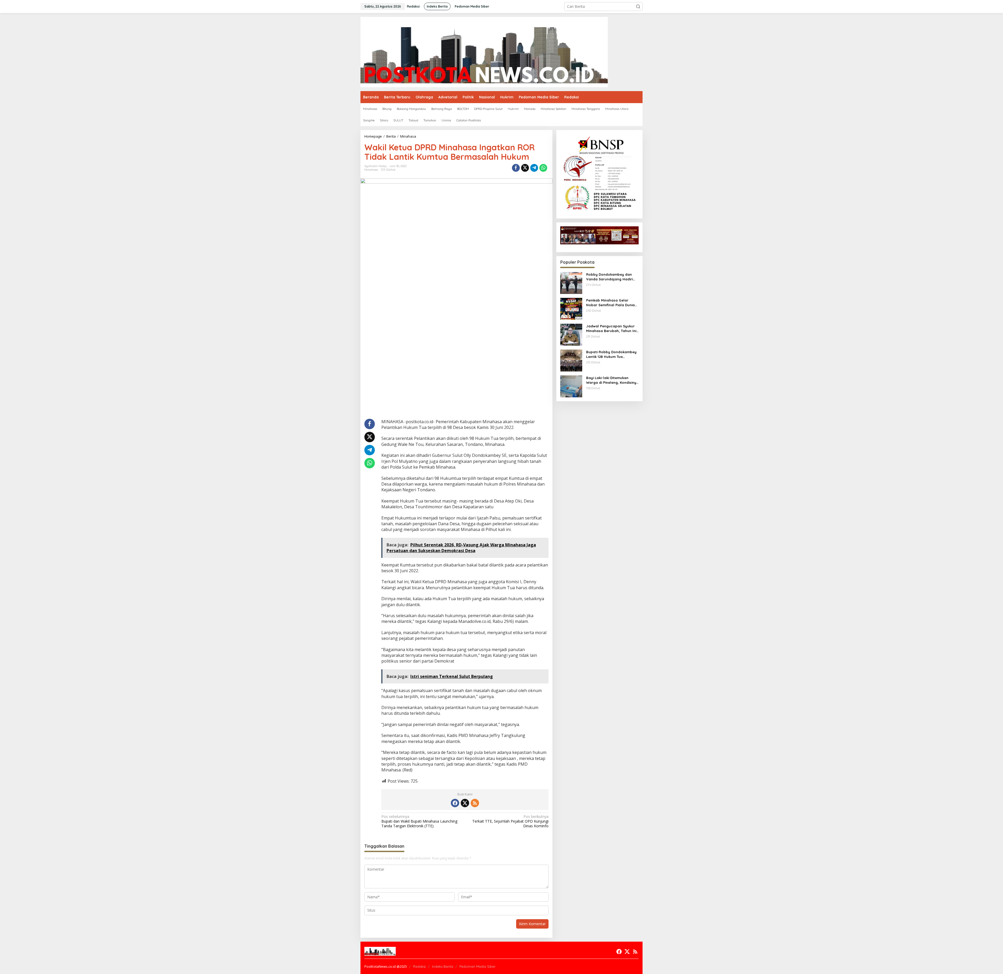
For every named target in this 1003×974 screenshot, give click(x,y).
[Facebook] (455, 803)
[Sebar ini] (516, 168)
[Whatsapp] (543, 168)
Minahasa (371, 170)
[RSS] (475, 803)
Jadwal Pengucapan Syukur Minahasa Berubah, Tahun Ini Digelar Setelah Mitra (611, 328)
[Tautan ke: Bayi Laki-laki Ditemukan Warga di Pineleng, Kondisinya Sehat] (571, 385)
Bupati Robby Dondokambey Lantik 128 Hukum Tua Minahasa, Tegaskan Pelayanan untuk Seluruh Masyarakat (611, 354)
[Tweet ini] (525, 168)
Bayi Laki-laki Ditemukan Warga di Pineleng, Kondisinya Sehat (612, 380)
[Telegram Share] (534, 168)
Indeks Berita (442, 966)
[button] (638, 6)
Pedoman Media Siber (477, 966)
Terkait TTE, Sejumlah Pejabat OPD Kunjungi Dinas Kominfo (510, 821)
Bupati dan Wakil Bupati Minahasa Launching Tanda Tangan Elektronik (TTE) (419, 821)
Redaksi (419, 966)
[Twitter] (465, 803)
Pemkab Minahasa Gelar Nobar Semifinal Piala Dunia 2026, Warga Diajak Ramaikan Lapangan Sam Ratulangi (612, 302)
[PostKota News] (484, 51)
